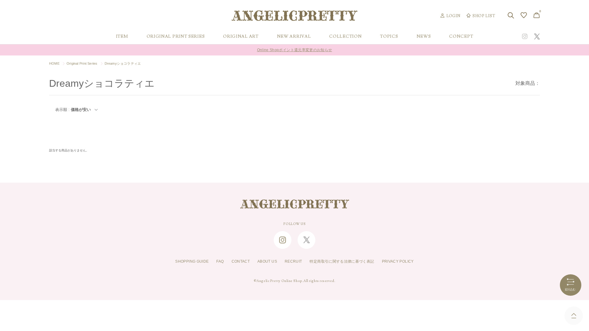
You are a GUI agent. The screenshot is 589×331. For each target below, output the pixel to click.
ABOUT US (267, 261)
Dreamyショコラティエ (123, 63)
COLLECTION (345, 36)
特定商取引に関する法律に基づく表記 (342, 261)
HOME (54, 63)
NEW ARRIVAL (294, 36)
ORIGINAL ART (240, 36)
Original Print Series (82, 63)
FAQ (220, 261)
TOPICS (389, 36)
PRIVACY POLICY (398, 261)
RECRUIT (293, 261)
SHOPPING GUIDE (192, 261)
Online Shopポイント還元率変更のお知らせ (294, 50)
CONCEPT (461, 36)
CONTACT (241, 261)
